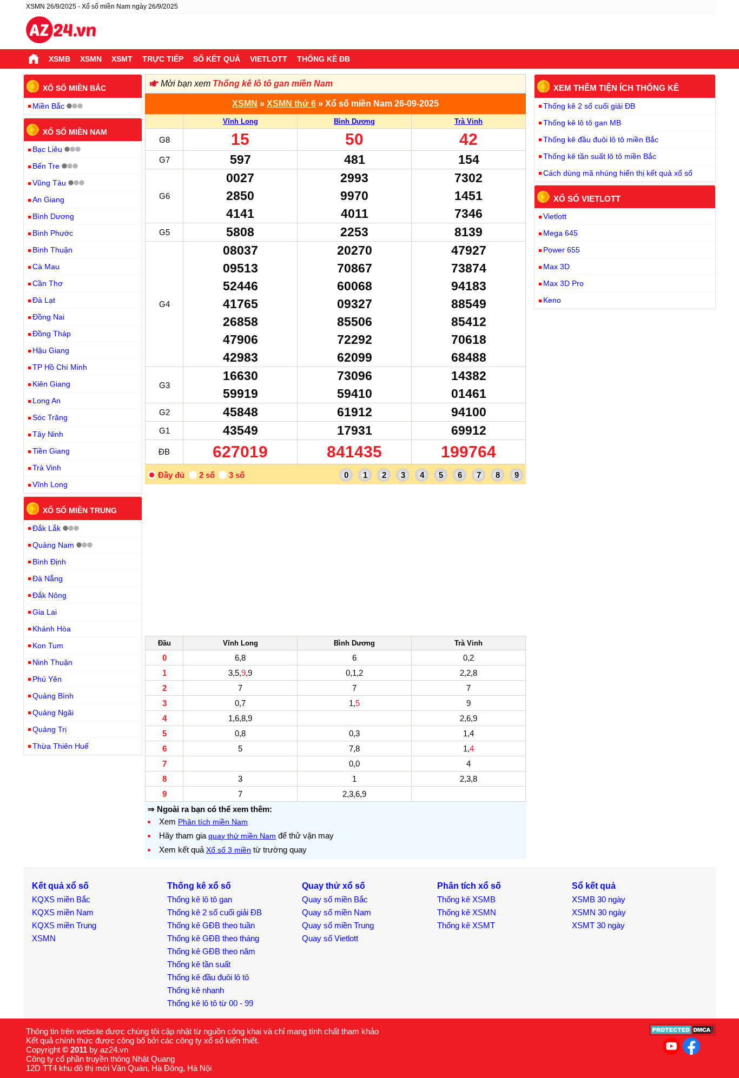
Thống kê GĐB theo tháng (213, 938)
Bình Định (49, 561)
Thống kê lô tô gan (199, 899)
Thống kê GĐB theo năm (211, 951)
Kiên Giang (51, 384)
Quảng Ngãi (53, 712)
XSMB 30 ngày (598, 899)
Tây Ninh (47, 434)
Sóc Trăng (50, 417)
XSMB (59, 59)
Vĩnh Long (240, 121)
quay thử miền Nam (242, 835)
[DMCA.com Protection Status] (682, 1032)
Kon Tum (47, 645)
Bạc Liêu (47, 149)
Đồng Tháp (51, 333)
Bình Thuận (52, 249)
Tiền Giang (51, 451)
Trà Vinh (468, 121)
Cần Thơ (47, 283)
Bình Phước (52, 233)
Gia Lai (44, 612)
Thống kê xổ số (199, 885)
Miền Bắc (48, 106)
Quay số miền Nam (336, 912)
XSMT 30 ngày (598, 925)
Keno (552, 300)
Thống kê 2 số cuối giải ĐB (589, 106)
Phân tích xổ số (469, 885)
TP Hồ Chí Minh (59, 367)
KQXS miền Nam (63, 912)
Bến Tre (46, 166)
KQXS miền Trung (64, 925)
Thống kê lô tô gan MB (582, 122)
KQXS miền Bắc (61, 899)
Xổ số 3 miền (228, 850)
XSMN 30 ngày (599, 912)
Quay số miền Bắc (335, 899)
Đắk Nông (49, 595)
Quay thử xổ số (333, 885)
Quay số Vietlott (330, 938)
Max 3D (556, 266)
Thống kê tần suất (198, 964)
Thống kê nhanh (195, 990)
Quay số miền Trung (338, 925)
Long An (46, 400)
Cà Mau (46, 266)
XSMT (122, 59)
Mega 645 (560, 233)
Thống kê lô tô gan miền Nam (273, 83)
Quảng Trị (49, 729)
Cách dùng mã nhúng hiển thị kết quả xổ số (617, 173)
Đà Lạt (43, 300)
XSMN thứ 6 (291, 103)
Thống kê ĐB (323, 59)
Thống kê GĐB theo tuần (211, 925)
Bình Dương (354, 121)
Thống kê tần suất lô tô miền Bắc (599, 156)
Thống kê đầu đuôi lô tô (208, 977)
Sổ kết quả (216, 59)
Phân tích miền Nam (213, 821)
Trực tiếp (162, 59)
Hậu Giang (50, 350)
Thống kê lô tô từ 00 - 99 (210, 1003)
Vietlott (268, 59)
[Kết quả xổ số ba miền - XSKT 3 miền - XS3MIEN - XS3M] (61, 31)
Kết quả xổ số (60, 885)
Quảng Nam (53, 545)
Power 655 (561, 249)
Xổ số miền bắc (74, 88)
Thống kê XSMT (466, 925)
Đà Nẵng (47, 578)
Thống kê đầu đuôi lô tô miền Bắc (600, 139)
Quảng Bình (53, 695)
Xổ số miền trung (80, 510)
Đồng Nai (48, 316)
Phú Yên (47, 679)
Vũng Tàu (49, 182)
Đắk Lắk (46, 528)
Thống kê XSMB (466, 899)
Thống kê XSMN (466, 912)
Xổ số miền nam (75, 131)
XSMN (91, 59)
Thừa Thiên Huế (60, 746)
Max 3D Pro (563, 283)
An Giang (48, 199)
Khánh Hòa (51, 628)
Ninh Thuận (52, 662)
